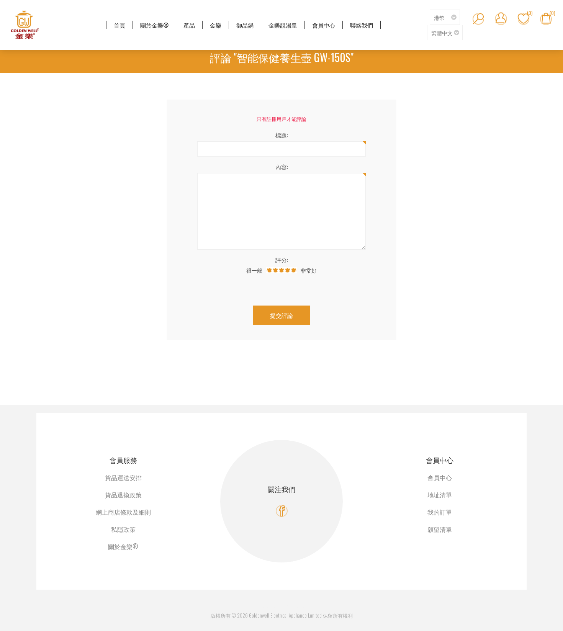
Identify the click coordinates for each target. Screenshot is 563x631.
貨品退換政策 (123, 494)
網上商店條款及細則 (123, 512)
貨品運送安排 (123, 477)
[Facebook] (281, 511)
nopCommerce (290, 606)
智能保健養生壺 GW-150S (293, 57)
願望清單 (439, 529)
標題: (281, 135)
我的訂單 (439, 512)
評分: (281, 259)
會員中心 (439, 477)
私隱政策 (123, 529)
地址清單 (439, 494)
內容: (281, 166)
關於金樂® (123, 546)
